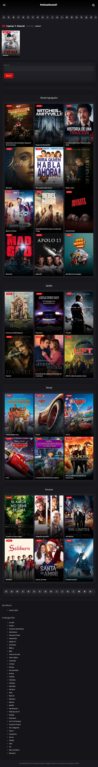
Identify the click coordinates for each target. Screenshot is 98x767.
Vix (10, 747)
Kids (10, 692)
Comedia (12, 661)
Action (11, 625)
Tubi (10, 743)
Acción (11, 622)
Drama (11, 673)
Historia (12, 689)
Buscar (6, 65)
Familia (11, 676)
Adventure (13, 632)
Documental (13, 670)
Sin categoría (14, 727)
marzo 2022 (13, 610)
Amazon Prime (14, 635)
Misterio (12, 699)
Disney (11, 667)
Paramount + (14, 708)
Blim (10, 651)
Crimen (11, 664)
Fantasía (12, 680)
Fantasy (12, 683)
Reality (11, 715)
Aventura (12, 645)
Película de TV (14, 712)
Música (11, 702)
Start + (11, 731)
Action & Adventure (16, 629)
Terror (11, 737)
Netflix (11, 705)
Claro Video (13, 657)
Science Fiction (15, 724)
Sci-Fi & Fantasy (15, 721)
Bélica (11, 648)
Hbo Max (12, 686)
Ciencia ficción (14, 654)
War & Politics (14, 750)
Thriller (11, 740)
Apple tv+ (12, 641)
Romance (12, 718)
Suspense (13, 734)
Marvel (11, 696)
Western (12, 753)
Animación (13, 638)
